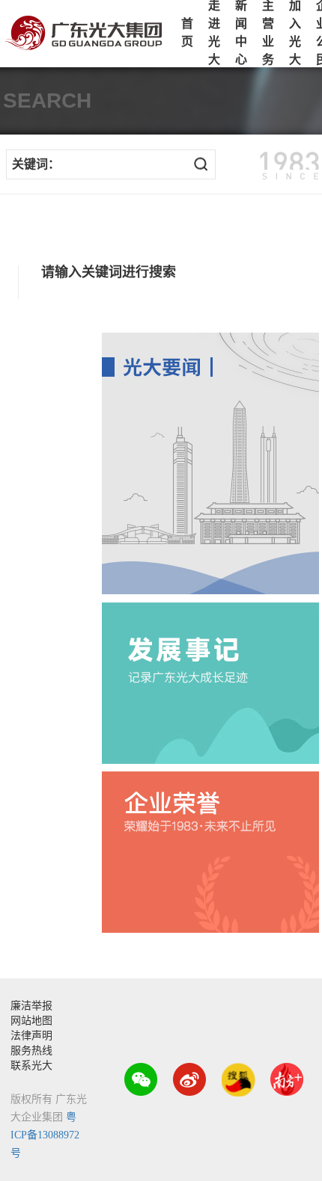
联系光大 (31, 1065)
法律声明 (31, 1035)
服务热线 (31, 1050)
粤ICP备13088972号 (44, 1135)
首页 (187, 32)
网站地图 (31, 1020)
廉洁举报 (31, 1005)
